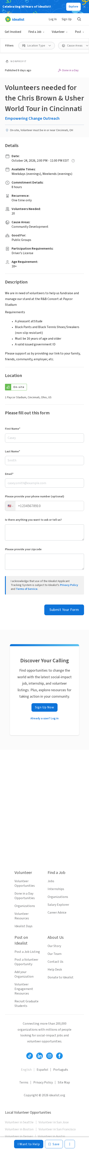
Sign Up (67, 19)
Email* (9, 474)
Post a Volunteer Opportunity (26, 961)
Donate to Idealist (60, 977)
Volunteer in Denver (19, 1136)
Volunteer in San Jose (53, 1122)
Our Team (54, 954)
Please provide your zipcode (23, 549)
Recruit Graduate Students (26, 1003)
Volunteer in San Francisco (57, 1129)
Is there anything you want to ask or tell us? (33, 520)
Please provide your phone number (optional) (34, 496)
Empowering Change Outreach (32, 118)
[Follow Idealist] (29, 1056)
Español (42, 1069)
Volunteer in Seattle (19, 1122)
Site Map (64, 1082)
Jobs (51, 881)
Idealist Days (23, 926)
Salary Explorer (58, 904)
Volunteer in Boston (19, 1129)
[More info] (73, 160)
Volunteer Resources (21, 916)
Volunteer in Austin (51, 1136)
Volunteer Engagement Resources (23, 989)
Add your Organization (24, 974)
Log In (53, 19)
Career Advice (57, 912)
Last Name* (12, 451)
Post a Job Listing (27, 951)
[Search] (79, 19)
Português (60, 1069)
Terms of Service (26, 589)
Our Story (54, 946)
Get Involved (13, 32)
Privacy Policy (69, 585)
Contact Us (55, 961)
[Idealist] (14, 19)
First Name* (12, 429)
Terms (23, 1082)
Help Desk (55, 969)
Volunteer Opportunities (24, 883)
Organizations (24, 906)
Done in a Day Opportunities (24, 895)
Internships (56, 889)
